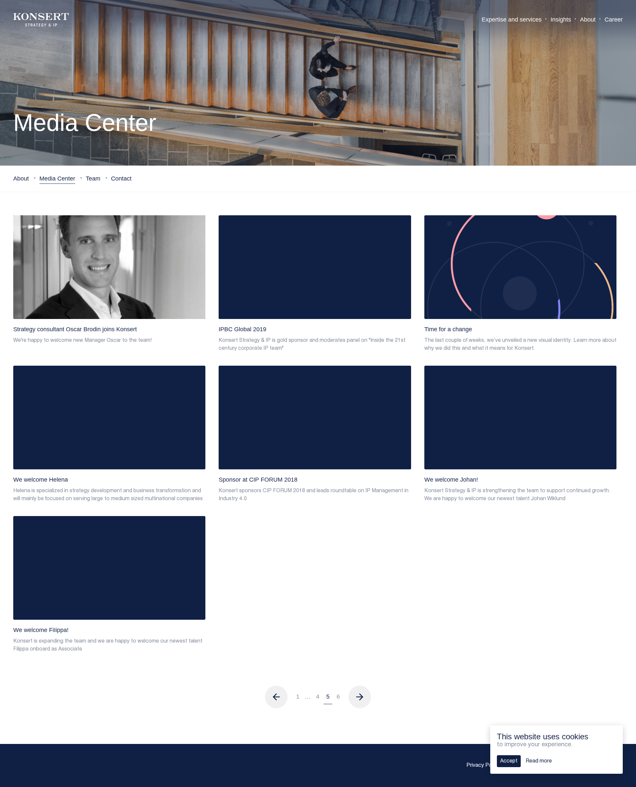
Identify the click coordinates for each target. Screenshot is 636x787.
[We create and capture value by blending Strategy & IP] (41, 20)
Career (614, 19)
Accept (508, 761)
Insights (561, 19)
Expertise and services (512, 19)
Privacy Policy (483, 765)
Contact (121, 178)
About (588, 19)
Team (94, 178)
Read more (539, 761)
